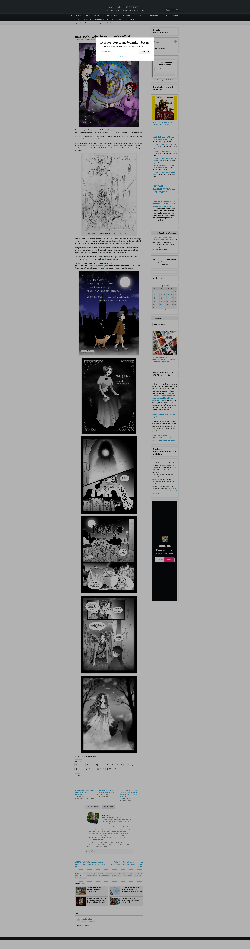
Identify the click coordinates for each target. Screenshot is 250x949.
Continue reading (125, 57)
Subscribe (145, 51)
